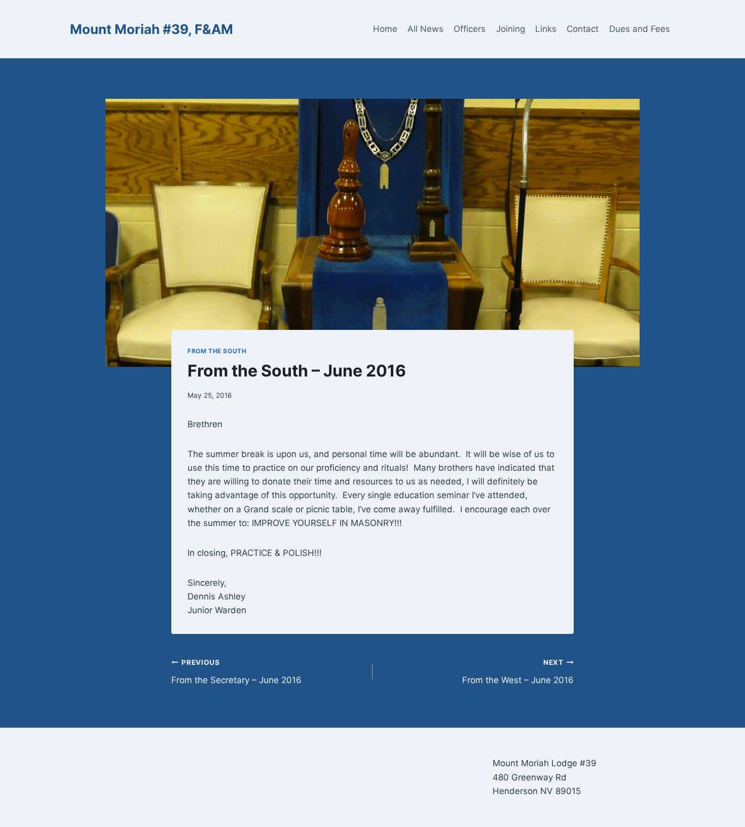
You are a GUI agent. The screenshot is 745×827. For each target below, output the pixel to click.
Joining (510, 29)
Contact (583, 29)
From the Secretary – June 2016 (236, 671)
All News (425, 29)
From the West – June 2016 (518, 671)
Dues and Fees (639, 29)
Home (385, 29)
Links (545, 29)
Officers (470, 29)
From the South (217, 351)
